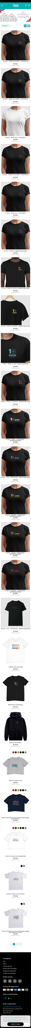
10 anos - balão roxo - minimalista (15, 213)
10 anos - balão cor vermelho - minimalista (15, 174)
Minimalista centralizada (15, 704)
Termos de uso (7, 966)
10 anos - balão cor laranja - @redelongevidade (15, 288)
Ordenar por (5, 25)
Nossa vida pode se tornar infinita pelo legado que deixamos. (15, 818)
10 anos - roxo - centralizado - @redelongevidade (15, 628)
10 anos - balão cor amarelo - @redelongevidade (15, 326)
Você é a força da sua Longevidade (15, 856)
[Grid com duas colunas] (28, 25)
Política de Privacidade (10, 968)
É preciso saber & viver (15, 780)
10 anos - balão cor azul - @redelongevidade (15, 363)
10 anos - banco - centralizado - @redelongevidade (15, 440)
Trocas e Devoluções (9, 973)
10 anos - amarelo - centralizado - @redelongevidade (15, 515)
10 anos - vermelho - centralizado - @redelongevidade (15, 591)
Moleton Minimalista (15, 742)
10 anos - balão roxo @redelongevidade (15, 251)
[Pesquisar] (26, 5)
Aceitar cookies (15, 1024)
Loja (4, 961)
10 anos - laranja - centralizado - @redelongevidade (15, 553)
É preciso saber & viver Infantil (15, 894)
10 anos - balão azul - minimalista (15, 137)
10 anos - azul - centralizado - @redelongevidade (15, 477)
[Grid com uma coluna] (25, 25)
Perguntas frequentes (9, 971)
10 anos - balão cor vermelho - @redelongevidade (15, 401)
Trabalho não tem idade (15, 667)
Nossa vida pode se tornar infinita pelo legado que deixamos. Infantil (15, 932)
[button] (2, 5)
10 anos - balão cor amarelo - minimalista (15, 61)
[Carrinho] (29, 5)
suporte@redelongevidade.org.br (12, 1006)
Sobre (4, 964)
